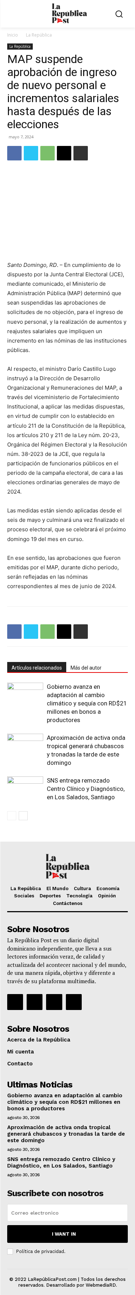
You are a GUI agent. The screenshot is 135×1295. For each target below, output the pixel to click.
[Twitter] (31, 153)
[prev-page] (11, 815)
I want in (64, 1234)
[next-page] (23, 815)
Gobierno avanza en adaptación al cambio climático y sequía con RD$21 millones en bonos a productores (87, 703)
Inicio (12, 35)
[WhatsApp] (47, 153)
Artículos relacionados (37, 668)
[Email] (64, 153)
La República (39, 35)
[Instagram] (34, 1002)
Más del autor (86, 668)
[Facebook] (14, 153)
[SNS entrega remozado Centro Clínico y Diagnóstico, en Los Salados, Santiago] (25, 788)
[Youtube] (74, 1002)
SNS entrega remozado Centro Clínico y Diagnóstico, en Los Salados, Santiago (86, 789)
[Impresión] (80, 153)
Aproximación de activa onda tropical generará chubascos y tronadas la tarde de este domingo (66, 1134)
